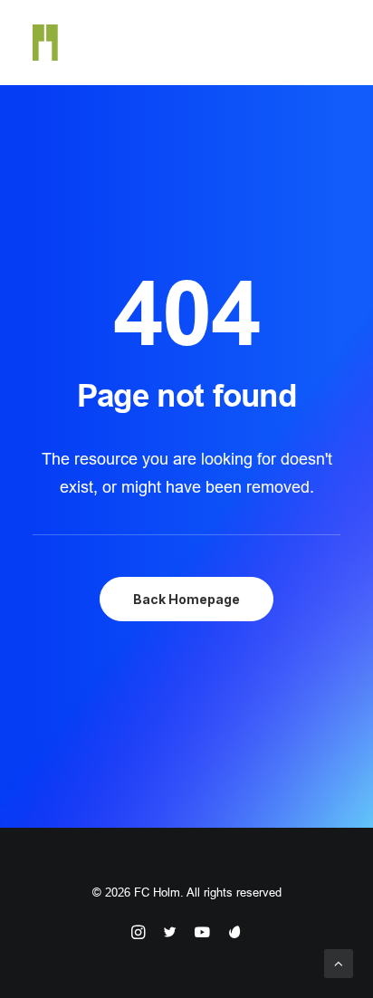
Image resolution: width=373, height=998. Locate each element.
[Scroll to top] (338, 962)
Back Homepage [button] (186, 599)
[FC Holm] (45, 42)
